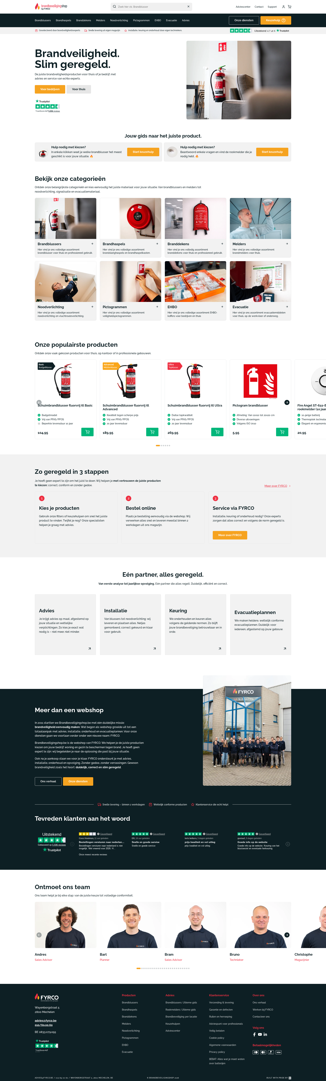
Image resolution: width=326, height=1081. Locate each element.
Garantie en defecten (221, 1009)
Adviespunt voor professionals (226, 1023)
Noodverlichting (131, 1030)
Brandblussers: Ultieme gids (181, 1002)
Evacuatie (127, 1052)
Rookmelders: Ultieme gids (181, 1009)
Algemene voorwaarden (222, 1045)
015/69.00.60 (44, 1025)
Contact (259, 6)
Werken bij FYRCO (263, 1009)
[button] (43, 20)
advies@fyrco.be (46, 1020)
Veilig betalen (216, 1030)
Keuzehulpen (173, 1023)
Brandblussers (130, 1002)
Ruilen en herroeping (220, 1016)
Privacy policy (217, 1052)
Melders (126, 1023)
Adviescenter (243, 6)
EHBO (125, 1045)
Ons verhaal (259, 1002)
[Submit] (114, 6)
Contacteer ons (261, 1016)
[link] (65, 227)
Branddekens (129, 1016)
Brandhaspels (129, 1009)
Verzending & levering (221, 1002)
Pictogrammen (130, 1038)
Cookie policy (216, 1038)
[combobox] (151, 7)
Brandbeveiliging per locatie (181, 1016)
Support (272, 6)
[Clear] (188, 6)
